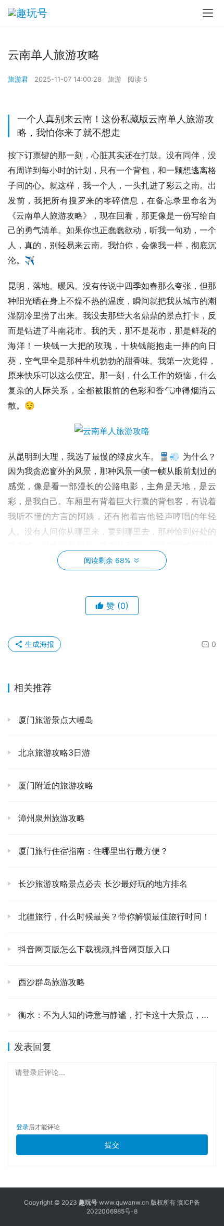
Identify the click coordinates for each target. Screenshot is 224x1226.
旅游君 (18, 79)
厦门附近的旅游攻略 (54, 785)
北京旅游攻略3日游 (53, 752)
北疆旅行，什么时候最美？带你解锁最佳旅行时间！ (113, 916)
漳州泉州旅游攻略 (50, 818)
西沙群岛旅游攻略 (50, 982)
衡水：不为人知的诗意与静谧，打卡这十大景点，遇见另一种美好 (116, 1015)
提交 (112, 1144)
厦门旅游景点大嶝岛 (54, 719)
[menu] (208, 13)
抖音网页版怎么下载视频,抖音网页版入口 (93, 949)
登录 (22, 1127)
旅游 (114, 79)
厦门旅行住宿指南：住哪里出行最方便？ (92, 851)
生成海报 (38, 644)
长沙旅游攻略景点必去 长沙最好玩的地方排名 (102, 883)
